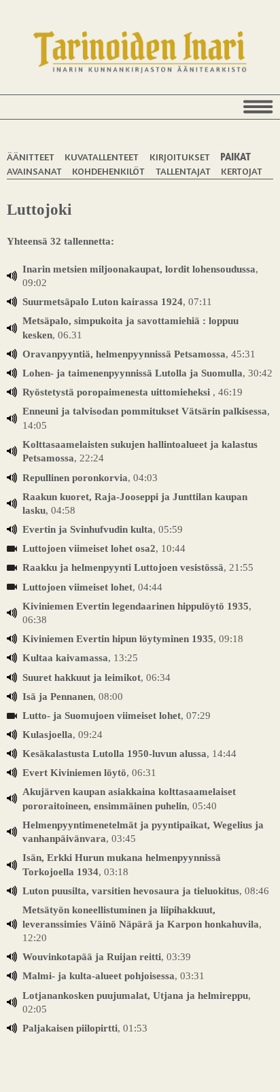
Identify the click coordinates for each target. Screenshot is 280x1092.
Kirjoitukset (180, 156)
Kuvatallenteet (102, 156)
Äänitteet (30, 156)
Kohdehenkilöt (108, 171)
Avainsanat (34, 171)
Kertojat (241, 171)
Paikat (235, 156)
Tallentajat (183, 171)
